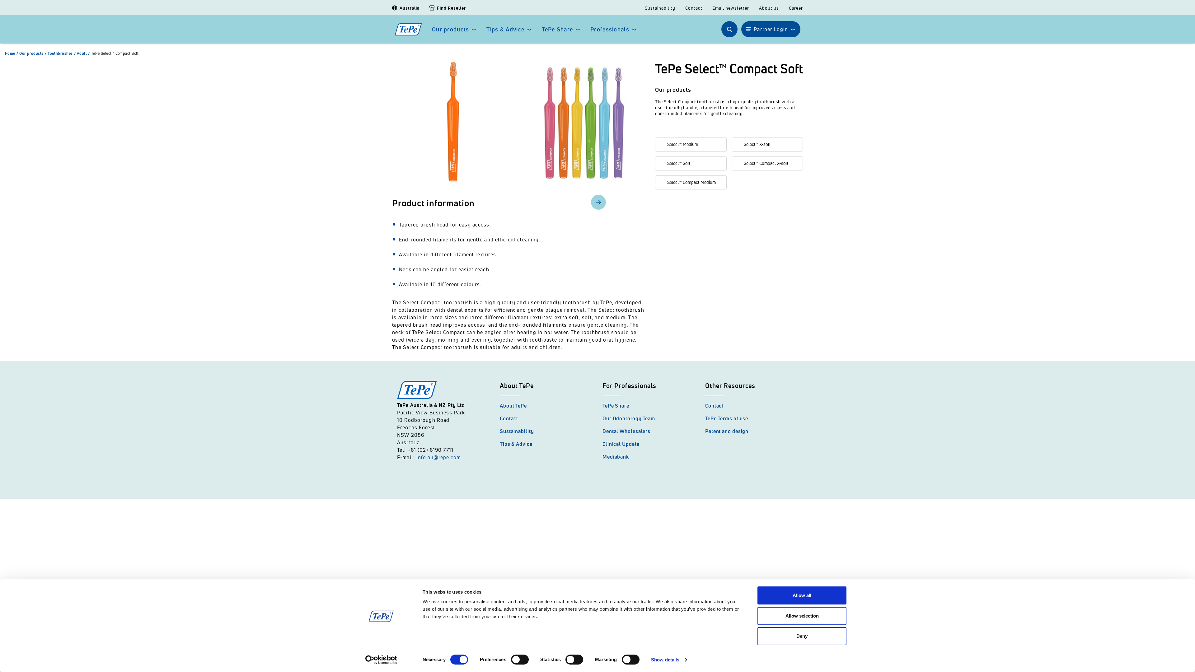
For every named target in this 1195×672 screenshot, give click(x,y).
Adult (83, 53)
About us (769, 8)
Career (796, 8)
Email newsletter (730, 8)
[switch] (520, 660)
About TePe (513, 405)
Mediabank (615, 456)
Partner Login (771, 29)
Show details (665, 659)
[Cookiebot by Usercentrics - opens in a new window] (381, 660)
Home (11, 53)
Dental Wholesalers (626, 431)
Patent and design (726, 431)
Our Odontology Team (628, 418)
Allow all (802, 595)
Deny (802, 636)
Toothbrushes (62, 53)
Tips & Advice (505, 29)
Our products (450, 29)
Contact (693, 8)
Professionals (609, 29)
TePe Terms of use (726, 418)
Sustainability (660, 8)
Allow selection (802, 615)
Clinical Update (621, 444)
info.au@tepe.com (438, 457)
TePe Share (557, 29)
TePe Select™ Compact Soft (115, 53)
